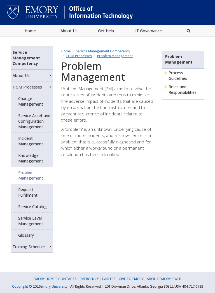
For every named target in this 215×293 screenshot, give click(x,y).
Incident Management (30, 141)
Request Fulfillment (28, 192)
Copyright (20, 286)
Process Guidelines (178, 75)
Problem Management (115, 56)
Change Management (30, 101)
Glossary (26, 235)
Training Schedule (29, 246)
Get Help (106, 30)
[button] (188, 30)
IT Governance (148, 30)
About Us (69, 30)
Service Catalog (32, 206)
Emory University (54, 286)
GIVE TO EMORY (131, 278)
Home (30, 30)
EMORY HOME (44, 278)
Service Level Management (30, 220)
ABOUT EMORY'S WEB (164, 278)
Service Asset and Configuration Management (34, 121)
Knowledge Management (30, 158)
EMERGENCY (89, 278)
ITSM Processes (79, 56)
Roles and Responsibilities (183, 89)
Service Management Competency (103, 51)
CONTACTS (67, 278)
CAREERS (109, 278)
